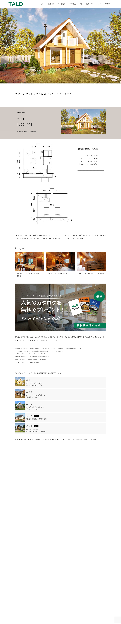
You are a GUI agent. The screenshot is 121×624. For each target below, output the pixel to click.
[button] (45, 4)
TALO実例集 (61, 4)
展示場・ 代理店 (84, 4)
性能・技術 (51, 4)
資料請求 (107, 4)
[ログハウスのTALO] (16, 4)
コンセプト (41, 4)
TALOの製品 (72, 4)
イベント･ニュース (95, 4)
